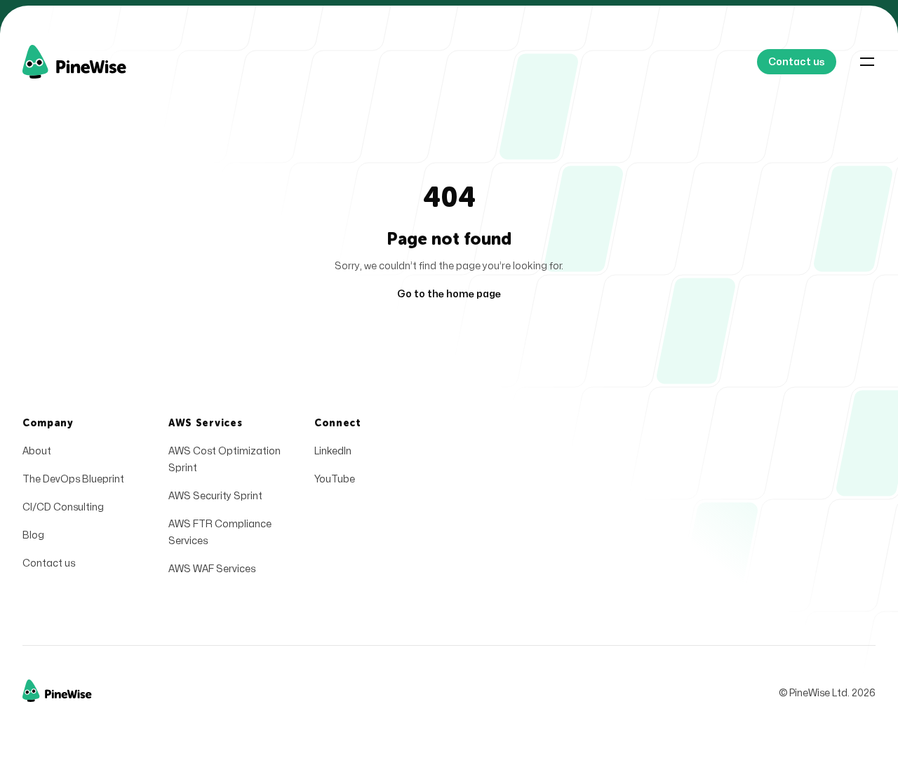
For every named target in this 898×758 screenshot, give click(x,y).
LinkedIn (332, 451)
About (36, 451)
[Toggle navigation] (867, 61)
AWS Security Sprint (215, 496)
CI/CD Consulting (63, 507)
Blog (33, 535)
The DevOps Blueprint (73, 479)
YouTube (334, 479)
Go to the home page (449, 294)
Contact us (48, 563)
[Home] (90, 62)
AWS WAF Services (211, 569)
